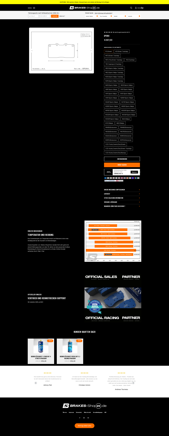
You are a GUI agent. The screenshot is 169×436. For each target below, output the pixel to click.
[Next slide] (91, 51)
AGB (105, 412)
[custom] (79, 417)
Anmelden (140, 8)
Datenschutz (79, 412)
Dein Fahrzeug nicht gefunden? (103, 13)
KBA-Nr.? (62, 16)
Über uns (65, 412)
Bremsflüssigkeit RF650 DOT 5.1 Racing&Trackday (70, 357)
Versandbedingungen (97, 412)
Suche (54, 16)
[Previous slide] (32, 51)
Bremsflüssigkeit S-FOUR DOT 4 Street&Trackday (41, 357)
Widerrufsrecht (87, 412)
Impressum (71, 412)
